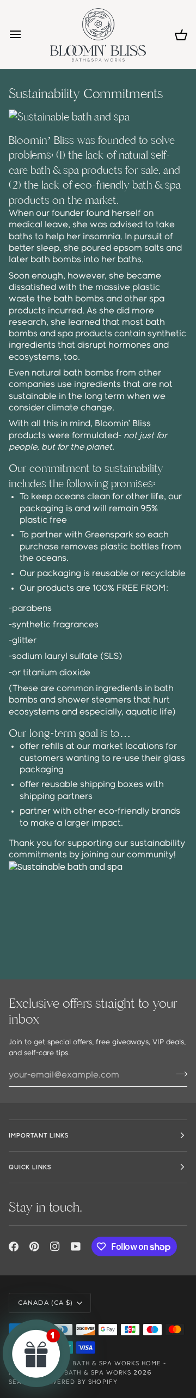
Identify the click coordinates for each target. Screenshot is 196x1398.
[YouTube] (76, 1246)
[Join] (178, 1073)
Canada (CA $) (45, 1302)
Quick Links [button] (30, 1167)
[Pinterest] (34, 1246)
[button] (36, 1353)
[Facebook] (14, 1246)
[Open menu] (25, 34)
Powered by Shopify (78, 1382)
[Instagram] (55, 1246)
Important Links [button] (39, 1136)
